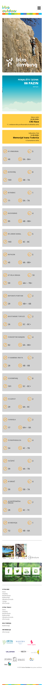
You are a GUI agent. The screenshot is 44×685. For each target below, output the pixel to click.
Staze (4, 592)
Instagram (36, 576)
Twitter (17, 576)
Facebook (8, 576)
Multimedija (6, 597)
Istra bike (5, 589)
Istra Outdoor (26, 667)
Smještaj (5, 594)
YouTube (26, 576)
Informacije (5, 603)
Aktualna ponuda (7, 599)
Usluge (4, 601)
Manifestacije (6, 596)
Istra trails (6, 607)
